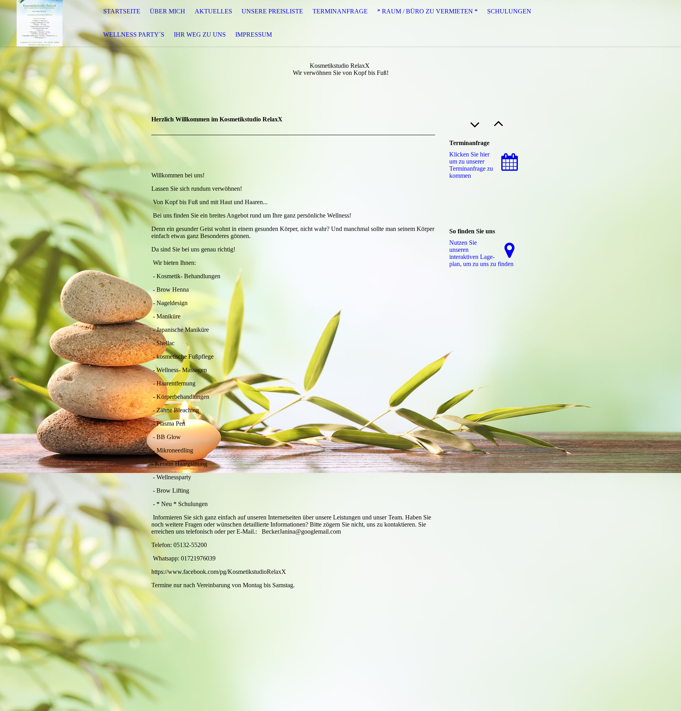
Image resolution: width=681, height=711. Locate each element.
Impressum (253, 34)
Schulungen (509, 11)
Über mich (167, 11)
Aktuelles (213, 11)
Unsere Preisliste (272, 11)
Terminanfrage (340, 11)
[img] (39, 23)
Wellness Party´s (133, 34)
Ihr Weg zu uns (200, 34)
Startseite (121, 11)
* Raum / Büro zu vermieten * (427, 11)
